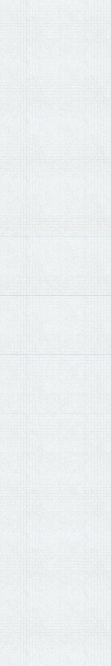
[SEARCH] (104, 9)
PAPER (19, 23)
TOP (7, 23)
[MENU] (7, 9)
